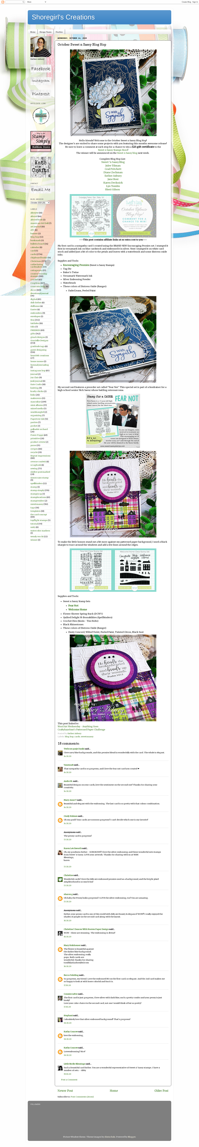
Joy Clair (34, 377)
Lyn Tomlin (113, 186)
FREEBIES (35, 330)
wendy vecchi (37, 536)
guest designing (38, 350)
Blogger (132, 1137)
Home (32, 31)
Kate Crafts (36, 384)
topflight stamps (38, 520)
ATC (32, 230)
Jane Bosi (113, 179)
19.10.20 (67, 1074)
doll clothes (36, 302)
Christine (68, 875)
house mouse (36, 361)
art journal (35, 226)
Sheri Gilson (112, 189)
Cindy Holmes (70, 816)
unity (33, 527)
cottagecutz (36, 270)
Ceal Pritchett (113, 169)
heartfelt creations (39, 355)
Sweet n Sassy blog (127, 153)
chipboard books (38, 257)
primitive (35, 438)
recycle (33, 452)
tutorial (34, 524)
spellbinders (36, 483)
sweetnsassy (87, 736)
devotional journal (39, 293)
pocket (33, 426)
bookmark (35, 240)
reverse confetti (38, 461)
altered (33, 216)
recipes (34, 449)
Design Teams (46, 31)
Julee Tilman (113, 165)
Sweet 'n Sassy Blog (113, 162)
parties (34, 422)
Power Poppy (36, 435)
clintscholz (109, 1137)
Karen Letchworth (73, 848)
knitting (34, 388)
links (32, 395)
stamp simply (37, 490)
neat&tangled (37, 412)
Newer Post (65, 1091)
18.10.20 (67, 1023)
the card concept (38, 514)
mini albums (36, 405)
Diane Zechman (113, 172)
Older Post (161, 1091)
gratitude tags (37, 346)
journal (33, 374)
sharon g (68, 894)
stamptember (37, 501)
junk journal (36, 381)
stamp (33, 487)
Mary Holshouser (72, 945)
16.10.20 (67, 920)
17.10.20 (67, 985)
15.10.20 (67, 839)
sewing (34, 468)
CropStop (35, 283)
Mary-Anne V (70, 800)
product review (37, 442)
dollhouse (35, 306)
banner (34, 233)
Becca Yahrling (71, 975)
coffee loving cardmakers (36, 265)
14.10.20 (67, 756)
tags (32, 507)
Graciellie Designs (39, 340)
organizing (36, 415)
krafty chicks (36, 391)
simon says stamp (39, 478)
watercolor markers (40, 530)
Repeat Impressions (40, 456)
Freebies (59, 31)
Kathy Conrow (71, 1031)
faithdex (34, 323)
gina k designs (37, 337)
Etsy (32, 320)
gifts (32, 333)
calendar (34, 247)
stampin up (36, 494)
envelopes (35, 316)
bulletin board (37, 244)
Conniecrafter (71, 994)
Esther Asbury (113, 175)
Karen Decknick (113, 182)
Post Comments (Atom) (82, 1097)
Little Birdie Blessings (74, 1064)
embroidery (36, 313)
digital (33, 299)
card (32, 251)
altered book (36, 219)
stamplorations (38, 497)
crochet (34, 279)
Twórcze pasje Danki (74, 749)
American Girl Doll (39, 223)
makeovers (35, 398)
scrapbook (35, 465)
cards (77, 736)
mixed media (36, 408)
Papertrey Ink (37, 419)
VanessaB (68, 765)
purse (33, 445)
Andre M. (68, 781)
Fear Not (73, 605)
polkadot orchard (39, 429)
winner (33, 540)
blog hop (69, 736)
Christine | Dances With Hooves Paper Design (86, 929)
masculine (35, 402)
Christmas (35, 261)
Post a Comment (69, 1079)
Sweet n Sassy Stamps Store (113, 150)
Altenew (34, 213)
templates (35, 511)
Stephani (68, 1015)
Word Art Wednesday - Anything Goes (78, 726)
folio (32, 326)
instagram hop (37, 370)
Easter (33, 309)
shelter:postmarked (40, 472)
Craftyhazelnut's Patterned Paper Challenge (81, 729)
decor (33, 290)
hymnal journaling (39, 365)
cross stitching (37, 286)
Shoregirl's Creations (63, 17)
